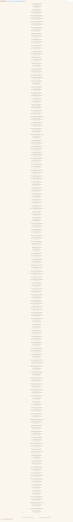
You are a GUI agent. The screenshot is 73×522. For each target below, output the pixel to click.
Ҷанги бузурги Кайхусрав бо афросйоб (17, 1)
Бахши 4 (24, 1)
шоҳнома (9, 1)
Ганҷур (1, 1)
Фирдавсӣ (6, 1)
